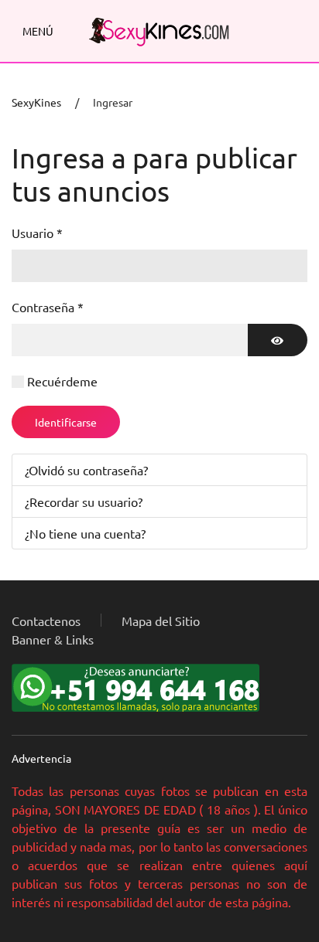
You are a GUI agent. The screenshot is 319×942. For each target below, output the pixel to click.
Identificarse (66, 422)
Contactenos (46, 620)
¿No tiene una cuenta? (85, 533)
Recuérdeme (62, 381)
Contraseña (48, 307)
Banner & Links (53, 639)
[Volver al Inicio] (159, 31)
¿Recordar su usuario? (83, 501)
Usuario (37, 232)
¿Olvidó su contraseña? (86, 470)
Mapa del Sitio (161, 620)
